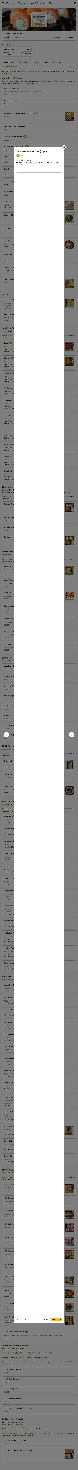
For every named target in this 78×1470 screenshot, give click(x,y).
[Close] (64, 147)
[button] (6, 736)
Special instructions (23, 160)
